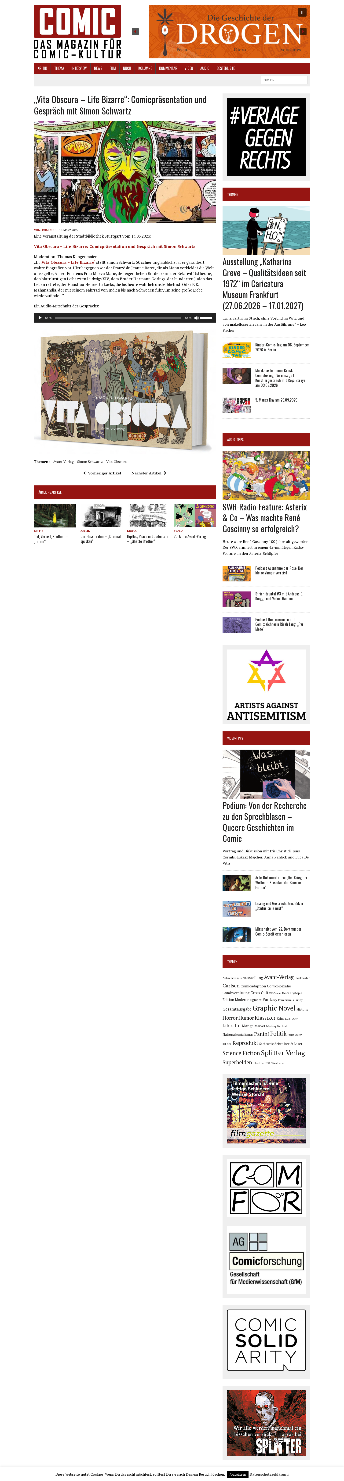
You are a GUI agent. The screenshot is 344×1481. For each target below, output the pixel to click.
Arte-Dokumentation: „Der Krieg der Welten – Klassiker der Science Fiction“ (281, 882)
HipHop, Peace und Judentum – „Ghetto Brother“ (147, 539)
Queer (298, 1034)
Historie (302, 1009)
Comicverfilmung (236, 993)
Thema (59, 68)
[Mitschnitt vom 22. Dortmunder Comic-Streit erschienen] (237, 939)
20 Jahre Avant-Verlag (190, 536)
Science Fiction (241, 1053)
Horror (230, 1017)
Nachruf (282, 1026)
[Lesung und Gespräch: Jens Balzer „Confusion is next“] (237, 913)
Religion (227, 1044)
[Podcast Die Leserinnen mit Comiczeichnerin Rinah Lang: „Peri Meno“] (237, 629)
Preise (291, 1034)
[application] (125, 318)
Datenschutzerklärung (269, 1474)
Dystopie (296, 993)
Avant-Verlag (63, 461)
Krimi (280, 1018)
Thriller (259, 1063)
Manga (247, 1025)
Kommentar (168, 68)
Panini (261, 1033)
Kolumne (145, 68)
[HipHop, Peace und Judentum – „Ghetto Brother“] (148, 524)
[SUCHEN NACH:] (284, 79)
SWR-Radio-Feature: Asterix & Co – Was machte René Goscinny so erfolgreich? (265, 517)
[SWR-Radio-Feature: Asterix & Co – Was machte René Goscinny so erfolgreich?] (266, 496)
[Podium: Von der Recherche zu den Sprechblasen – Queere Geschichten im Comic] (266, 795)
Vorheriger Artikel (104, 473)
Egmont (256, 1000)
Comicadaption (253, 986)
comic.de (49, 230)
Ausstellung (253, 977)
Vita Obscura (116, 461)
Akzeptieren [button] (238, 1474)
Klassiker (265, 1017)
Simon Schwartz (90, 461)
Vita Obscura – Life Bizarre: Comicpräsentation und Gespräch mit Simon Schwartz (114, 246)
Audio (204, 68)
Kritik (42, 68)
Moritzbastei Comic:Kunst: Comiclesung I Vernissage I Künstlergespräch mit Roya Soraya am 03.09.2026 (280, 378)
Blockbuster (302, 978)
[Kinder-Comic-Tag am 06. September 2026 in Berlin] (237, 355)
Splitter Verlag (283, 1052)
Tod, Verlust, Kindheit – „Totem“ (51, 539)
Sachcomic (266, 1044)
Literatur (232, 1025)
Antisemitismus (232, 978)
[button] (219, 31)
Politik (278, 1033)
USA (268, 1063)
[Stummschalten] (196, 318)
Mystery (271, 1026)
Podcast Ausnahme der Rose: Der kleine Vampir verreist (279, 570)
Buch (127, 68)
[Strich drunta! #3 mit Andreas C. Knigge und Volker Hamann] (237, 603)
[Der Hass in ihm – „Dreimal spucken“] (102, 524)
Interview (79, 68)
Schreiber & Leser (288, 1043)
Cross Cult (259, 992)
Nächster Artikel (146, 473)
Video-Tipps (235, 738)
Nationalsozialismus (238, 1034)
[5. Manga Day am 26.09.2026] (237, 410)
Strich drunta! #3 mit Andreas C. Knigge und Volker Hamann (279, 596)
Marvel (259, 1026)
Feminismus (286, 1000)
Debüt (285, 993)
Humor (246, 1017)
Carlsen (231, 985)
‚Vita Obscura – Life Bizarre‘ (67, 262)
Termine (232, 194)
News (98, 68)
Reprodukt (245, 1043)
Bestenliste (226, 68)
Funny (299, 1000)
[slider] (206, 317)
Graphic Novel (274, 1008)
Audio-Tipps (235, 439)
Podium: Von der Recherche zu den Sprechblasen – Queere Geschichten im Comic (265, 821)
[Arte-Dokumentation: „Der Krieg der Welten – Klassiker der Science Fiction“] (237, 887)
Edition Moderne (236, 999)
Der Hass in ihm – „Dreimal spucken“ (101, 539)
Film (113, 68)
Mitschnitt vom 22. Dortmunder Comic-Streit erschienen (278, 931)
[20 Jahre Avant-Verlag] (195, 524)
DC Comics (275, 993)
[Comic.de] (77, 31)
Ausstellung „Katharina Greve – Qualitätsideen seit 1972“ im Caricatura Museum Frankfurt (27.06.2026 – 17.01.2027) (264, 283)
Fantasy (270, 999)
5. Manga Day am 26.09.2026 (276, 400)
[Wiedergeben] (40, 318)
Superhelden (237, 1062)
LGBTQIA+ (291, 1018)
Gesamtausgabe (237, 1009)
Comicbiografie (279, 986)
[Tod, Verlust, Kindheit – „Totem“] (55, 524)
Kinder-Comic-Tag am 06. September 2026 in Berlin (282, 347)
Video (189, 68)
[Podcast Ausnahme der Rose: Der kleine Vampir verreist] (237, 578)
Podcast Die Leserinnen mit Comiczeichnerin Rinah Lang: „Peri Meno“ (279, 624)
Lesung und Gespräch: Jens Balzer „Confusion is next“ (279, 906)
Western (277, 1063)
